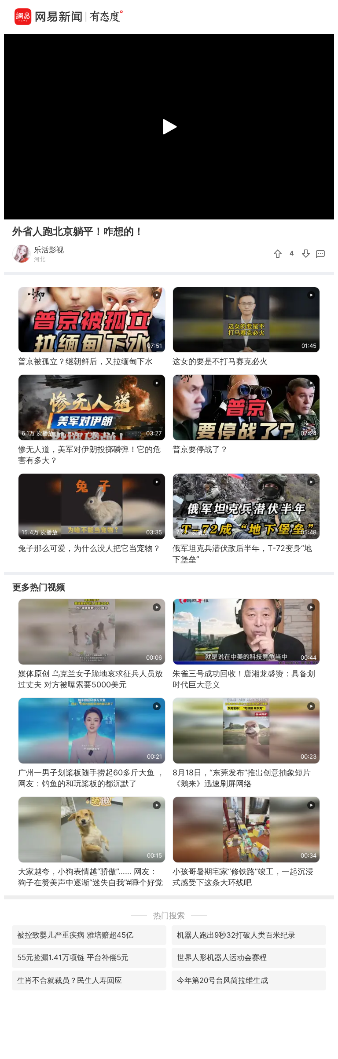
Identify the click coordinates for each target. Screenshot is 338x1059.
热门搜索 (169, 915)
